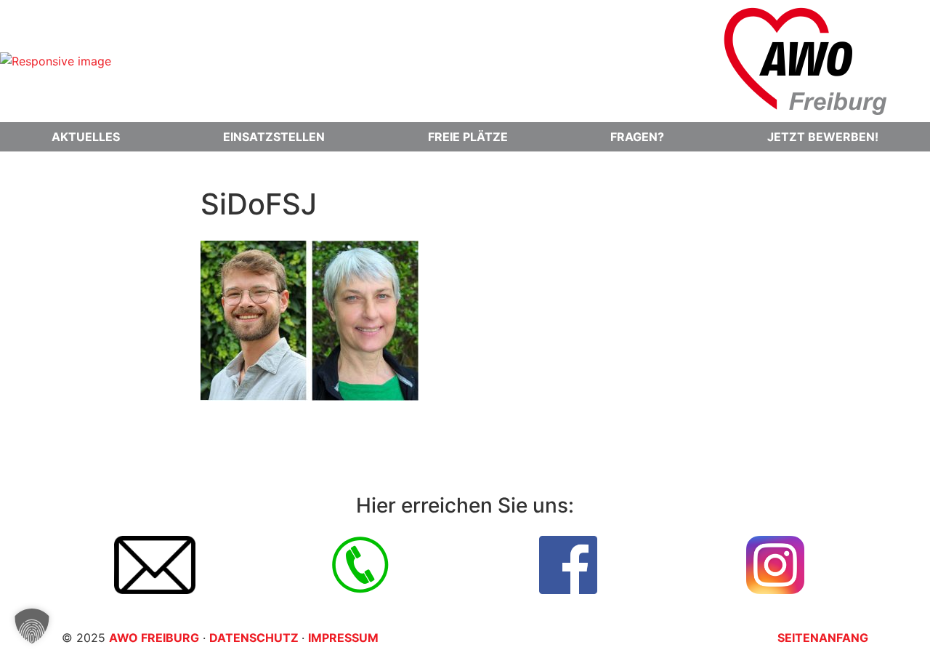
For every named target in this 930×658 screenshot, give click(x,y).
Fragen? (637, 136)
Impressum (343, 637)
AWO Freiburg (154, 637)
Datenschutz (255, 637)
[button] (32, 626)
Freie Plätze (468, 136)
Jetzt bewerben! (822, 136)
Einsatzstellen (274, 136)
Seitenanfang (822, 637)
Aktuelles (86, 136)
